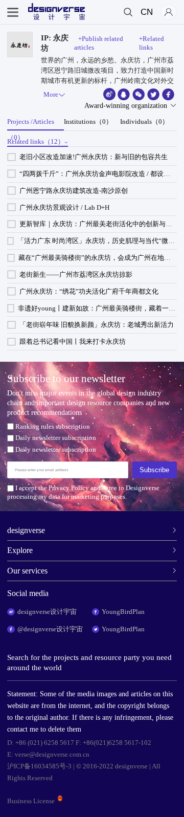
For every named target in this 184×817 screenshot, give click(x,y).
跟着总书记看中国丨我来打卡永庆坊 (72, 341)
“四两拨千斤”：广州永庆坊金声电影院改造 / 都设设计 (98, 174)
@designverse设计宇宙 (50, 629)
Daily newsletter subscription (55, 437)
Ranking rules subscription (52, 426)
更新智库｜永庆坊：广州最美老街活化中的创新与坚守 (99, 224)
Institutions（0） (88, 121)
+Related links (151, 43)
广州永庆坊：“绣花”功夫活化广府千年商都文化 (88, 291)
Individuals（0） (144, 121)
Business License (31, 801)
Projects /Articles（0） (30, 124)
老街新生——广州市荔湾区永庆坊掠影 (75, 274)
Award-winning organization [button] (125, 105)
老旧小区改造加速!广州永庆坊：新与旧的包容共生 (93, 157)
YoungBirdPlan (123, 611)
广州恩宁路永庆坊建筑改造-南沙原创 (73, 190)
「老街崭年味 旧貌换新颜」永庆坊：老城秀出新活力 (96, 324)
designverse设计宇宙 (47, 611)
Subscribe (154, 470)
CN (147, 12)
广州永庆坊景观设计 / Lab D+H (64, 207)
